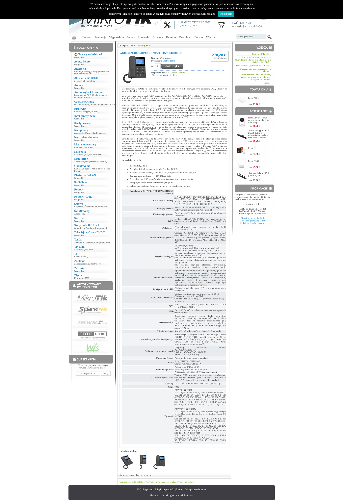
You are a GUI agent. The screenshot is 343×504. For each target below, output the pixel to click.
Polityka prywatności (164, 489)
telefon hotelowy (187, 482)
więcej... (267, 83)
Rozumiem (226, 13)
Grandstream (169, 60)
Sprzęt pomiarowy (100, 71)
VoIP (133, 45)
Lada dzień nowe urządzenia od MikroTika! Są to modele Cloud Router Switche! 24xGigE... (253, 59)
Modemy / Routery (83, 97)
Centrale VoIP (80, 257)
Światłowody (91, 207)
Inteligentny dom (102, 242)
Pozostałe (95, 104)
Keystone (78, 207)
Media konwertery (100, 95)
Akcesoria (79, 133)
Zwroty (179, 489)
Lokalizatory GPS (82, 95)
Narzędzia (102, 207)
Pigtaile (78, 171)
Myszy (88, 133)
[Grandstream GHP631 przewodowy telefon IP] (126, 468)
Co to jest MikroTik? (261, 54)
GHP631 (141, 482)
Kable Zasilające (82, 169)
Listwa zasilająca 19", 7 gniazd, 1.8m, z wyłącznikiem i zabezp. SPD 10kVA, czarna (258, 134)
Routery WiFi (95, 154)
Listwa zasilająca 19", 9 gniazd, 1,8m (258, 174)
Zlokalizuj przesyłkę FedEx (252, 220)
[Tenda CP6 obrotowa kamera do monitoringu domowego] (242, 126)
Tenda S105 (253, 98)
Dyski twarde (98, 133)
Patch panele (101, 228)
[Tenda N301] (242, 167)
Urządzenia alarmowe (95, 162)
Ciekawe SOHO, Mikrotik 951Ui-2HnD (253, 65)
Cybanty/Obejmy (82, 71)
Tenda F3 (252, 148)
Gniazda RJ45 (108, 104)
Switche (78, 242)
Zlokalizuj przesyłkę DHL (253, 218)
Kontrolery (95, 264)
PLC (92, 147)
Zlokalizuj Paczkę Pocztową (253, 223)
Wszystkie (79, 57)
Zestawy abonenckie (84, 81)
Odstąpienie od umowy (195, 489)
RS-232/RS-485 (81, 147)
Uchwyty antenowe (83, 74)
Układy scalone (81, 104)
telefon (153, 482)
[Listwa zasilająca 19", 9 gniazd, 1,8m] (242, 179)
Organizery (79, 228)
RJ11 (87, 278)
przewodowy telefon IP (168, 482)
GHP (134, 482)
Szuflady (90, 228)
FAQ (139, 489)
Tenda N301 (253, 161)
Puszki (95, 112)
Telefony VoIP (144, 45)
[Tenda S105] (242, 104)
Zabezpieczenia (81, 264)
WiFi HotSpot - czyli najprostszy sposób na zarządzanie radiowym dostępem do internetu (256, 77)
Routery (89, 249)
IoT (86, 154)
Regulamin (148, 489)
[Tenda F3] (242, 154)
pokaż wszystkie (179, 72)
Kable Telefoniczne (101, 169)
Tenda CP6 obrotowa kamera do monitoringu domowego (259, 120)
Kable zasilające (82, 112)
